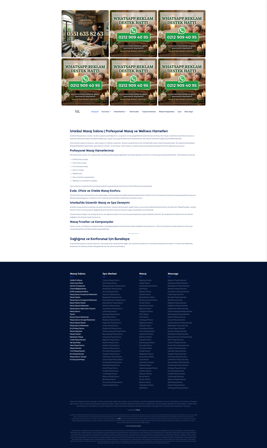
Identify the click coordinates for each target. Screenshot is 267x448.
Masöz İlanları (75, 297)
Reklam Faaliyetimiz (166, 111)
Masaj (138, 410)
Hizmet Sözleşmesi (77, 286)
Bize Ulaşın (189, 111)
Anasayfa (95, 111)
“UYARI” (119, 418)
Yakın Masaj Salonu (77, 345)
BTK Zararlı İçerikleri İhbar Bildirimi (133, 426)
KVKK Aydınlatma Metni (79, 291)
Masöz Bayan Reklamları (79, 306)
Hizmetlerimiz (119, 111)
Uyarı (179, 111)
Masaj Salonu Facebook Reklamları (83, 294)
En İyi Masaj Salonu (77, 328)
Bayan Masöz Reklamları (79, 317)
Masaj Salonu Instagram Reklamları (83, 300)
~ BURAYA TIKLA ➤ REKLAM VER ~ (133, 4)
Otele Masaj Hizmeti (78, 340)
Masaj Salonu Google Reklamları (82, 320)
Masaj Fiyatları (75, 334)
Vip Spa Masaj (75, 342)
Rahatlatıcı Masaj (76, 337)
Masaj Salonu (75, 311)
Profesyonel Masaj (77, 359)
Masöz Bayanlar (76, 331)
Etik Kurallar (134, 111)
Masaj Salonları (75, 348)
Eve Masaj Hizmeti (77, 354)
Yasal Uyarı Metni (76, 283)
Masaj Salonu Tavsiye (78, 357)
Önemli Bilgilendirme (78, 289)
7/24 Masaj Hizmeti (77, 351)
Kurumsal (105, 111)
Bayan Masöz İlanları (78, 303)
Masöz (72, 314)
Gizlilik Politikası (76, 280)
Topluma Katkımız (149, 111)
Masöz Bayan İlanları (78, 323)
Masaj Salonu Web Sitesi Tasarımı (82, 308)
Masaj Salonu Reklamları (79, 325)
